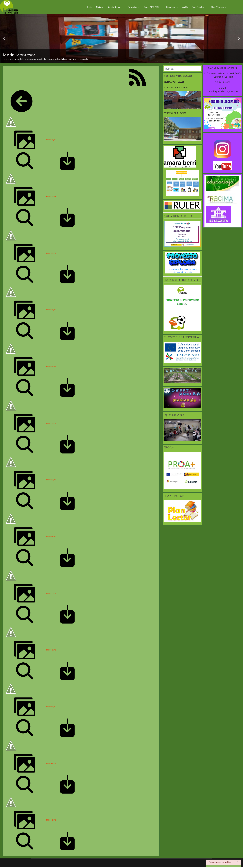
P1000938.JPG (51, 537)
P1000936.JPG (51, 423)
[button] (4, 38)
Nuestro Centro (114, 7)
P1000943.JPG (51, 820)
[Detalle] (25, 160)
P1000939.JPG (51, 593)
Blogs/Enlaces (217, 7)
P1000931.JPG (51, 140)
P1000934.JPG (51, 310)
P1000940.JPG (51, 650)
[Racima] (223, 198)
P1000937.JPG (51, 480)
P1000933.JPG (51, 253)
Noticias (99, 7)
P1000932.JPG (51, 196)
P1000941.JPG (51, 707)
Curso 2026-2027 (151, 7)
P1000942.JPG (51, 763)
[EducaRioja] (223, 183)
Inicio (89, 7)
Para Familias (198, 7)
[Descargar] (67, 160)
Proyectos (132, 7)
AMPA (185, 7)
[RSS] (137, 76)
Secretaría (171, 7)
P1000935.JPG (51, 366)
